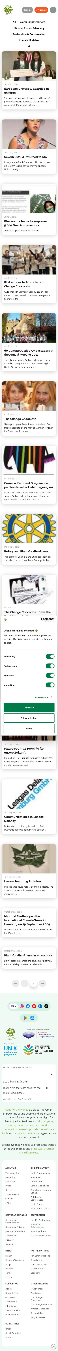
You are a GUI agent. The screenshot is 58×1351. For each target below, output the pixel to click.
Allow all (29, 707)
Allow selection (29, 718)
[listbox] (29, 1074)
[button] (53, 10)
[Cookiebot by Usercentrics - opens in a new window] (41, 620)
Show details (41, 697)
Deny (29, 728)
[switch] (50, 666)
